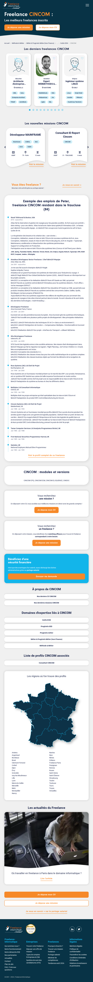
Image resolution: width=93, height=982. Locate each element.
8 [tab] (55, 110)
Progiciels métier (46, 633)
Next (88, 147)
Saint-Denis (53, 773)
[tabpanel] (18, 79)
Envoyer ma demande (46, 576)
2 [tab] (34, 110)
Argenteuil (15, 755)
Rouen (51, 770)
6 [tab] (48, 110)
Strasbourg (53, 778)
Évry (13, 770)
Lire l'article (46, 878)
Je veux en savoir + (71, 185)
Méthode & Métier (18, 43)
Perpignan (53, 765)
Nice (51, 755)
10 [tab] (63, 110)
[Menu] (87, 5)
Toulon (51, 781)
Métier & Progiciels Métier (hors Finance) (40, 43)
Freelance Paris (55, 763)
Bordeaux (15, 758)
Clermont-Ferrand (18, 763)
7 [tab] (52, 110)
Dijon (14, 768)
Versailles (52, 791)
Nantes (52, 753)
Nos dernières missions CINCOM (46, 603)
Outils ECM (64, 43)
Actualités (8, 958)
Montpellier (16, 791)
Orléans (52, 760)
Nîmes (51, 758)
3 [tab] (37, 110)
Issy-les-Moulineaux (19, 775)
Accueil (6, 43)
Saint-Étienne (54, 775)
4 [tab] (41, 110)
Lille (13, 778)
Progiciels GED (46, 626)
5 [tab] (44, 110)
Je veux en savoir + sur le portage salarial (46, 911)
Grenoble (15, 773)
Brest (14, 760)
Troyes (51, 788)
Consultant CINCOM (46, 663)
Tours (51, 786)
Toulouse (52, 783)
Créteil (14, 765)
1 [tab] (30, 110)
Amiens (14, 753)
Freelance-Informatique (22, 977)
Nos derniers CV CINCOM (46, 596)
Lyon (14, 781)
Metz (14, 788)
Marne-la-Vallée (17, 783)
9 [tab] (59, 110)
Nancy (14, 793)
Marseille (15, 786)
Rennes (52, 768)
